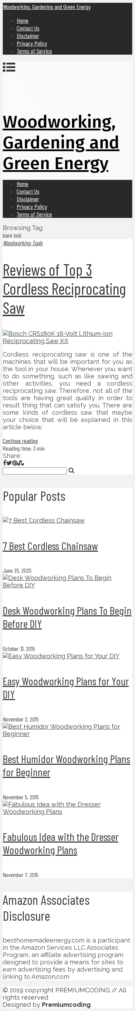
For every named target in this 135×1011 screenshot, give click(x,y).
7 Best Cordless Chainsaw (50, 545)
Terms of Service (34, 51)
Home (22, 20)
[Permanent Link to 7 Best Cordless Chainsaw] (44, 520)
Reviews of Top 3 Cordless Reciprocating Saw (64, 288)
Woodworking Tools (23, 243)
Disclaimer (28, 35)
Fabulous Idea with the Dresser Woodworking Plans (60, 843)
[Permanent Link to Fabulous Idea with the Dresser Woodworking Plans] (67, 811)
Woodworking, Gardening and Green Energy (47, 6)
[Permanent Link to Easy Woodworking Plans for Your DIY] (61, 656)
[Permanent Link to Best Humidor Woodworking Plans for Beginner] (67, 733)
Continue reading (20, 440)
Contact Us (28, 28)
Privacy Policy (32, 43)
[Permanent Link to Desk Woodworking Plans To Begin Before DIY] (67, 585)
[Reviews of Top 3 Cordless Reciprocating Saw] (67, 337)
